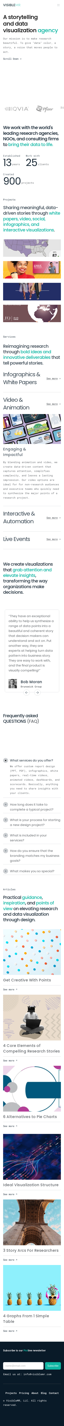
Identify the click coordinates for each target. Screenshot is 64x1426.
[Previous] (26, 692)
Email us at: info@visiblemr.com (27, 1374)
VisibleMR (13, 1400)
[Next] (37, 692)
